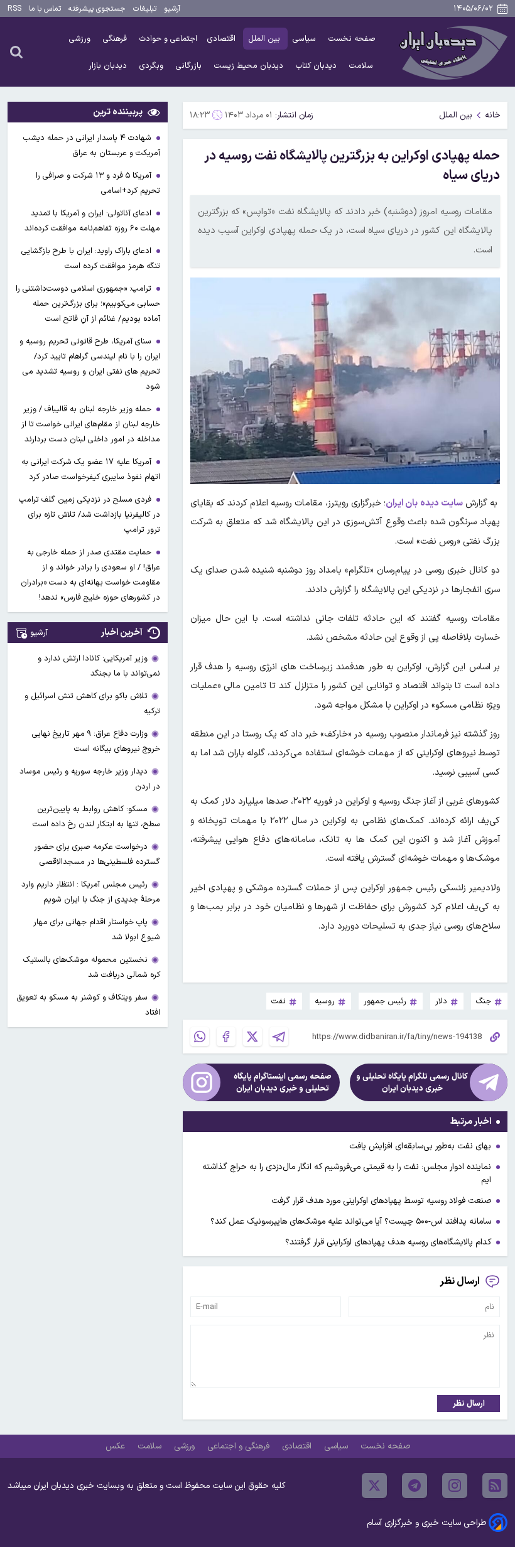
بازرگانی (190, 66)
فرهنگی (116, 39)
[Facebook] (226, 1036)
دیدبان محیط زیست (250, 66)
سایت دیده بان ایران (424, 503)
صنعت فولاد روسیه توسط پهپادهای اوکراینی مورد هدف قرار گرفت (381, 1200)
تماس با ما (45, 8)
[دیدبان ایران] (451, 51)
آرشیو (172, 8)
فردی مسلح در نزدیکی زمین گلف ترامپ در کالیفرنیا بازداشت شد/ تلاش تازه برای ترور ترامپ (89, 514)
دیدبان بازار (109, 66)
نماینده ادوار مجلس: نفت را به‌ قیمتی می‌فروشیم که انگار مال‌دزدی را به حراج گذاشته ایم (346, 1173)
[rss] (494, 1485)
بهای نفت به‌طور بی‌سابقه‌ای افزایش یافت (420, 1146)
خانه (493, 115)
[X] (252, 1036)
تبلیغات (144, 8)
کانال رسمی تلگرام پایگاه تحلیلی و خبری (412, 1082)
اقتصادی (222, 39)
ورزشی (81, 39)
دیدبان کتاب (317, 66)
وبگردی (152, 66)
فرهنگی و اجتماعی (239, 1446)
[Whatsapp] (199, 1036)
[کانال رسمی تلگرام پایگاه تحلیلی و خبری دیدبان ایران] (488, 1082)
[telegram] (414, 1485)
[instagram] (454, 1485)
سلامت (362, 66)
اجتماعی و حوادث (168, 39)
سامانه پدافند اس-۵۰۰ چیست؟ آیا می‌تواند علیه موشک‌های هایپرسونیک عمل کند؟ (350, 1221)
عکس (116, 1446)
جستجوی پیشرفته (97, 8)
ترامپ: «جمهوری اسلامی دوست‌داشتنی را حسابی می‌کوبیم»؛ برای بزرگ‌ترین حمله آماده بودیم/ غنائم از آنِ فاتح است (88, 304)
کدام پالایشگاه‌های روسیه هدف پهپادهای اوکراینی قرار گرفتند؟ (388, 1242)
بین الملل (265, 39)
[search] (16, 51)
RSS (14, 8)
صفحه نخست (352, 39)
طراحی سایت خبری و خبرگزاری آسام (426, 1522)
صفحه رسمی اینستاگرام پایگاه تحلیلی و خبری (283, 1082)
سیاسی (305, 39)
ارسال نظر (469, 1404)
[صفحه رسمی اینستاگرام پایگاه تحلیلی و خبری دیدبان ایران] (201, 1082)
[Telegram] (278, 1036)
